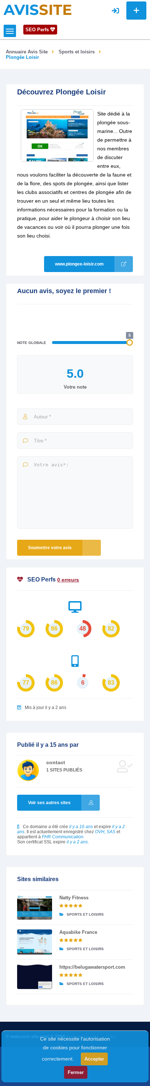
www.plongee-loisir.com (79, 264)
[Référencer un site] (136, 10)
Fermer (76, 1072)
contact (55, 762)
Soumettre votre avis (50, 547)
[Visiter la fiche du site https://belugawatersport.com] (34, 976)
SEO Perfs (37, 29)
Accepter (94, 1059)
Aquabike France (78, 932)
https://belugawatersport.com (92, 967)
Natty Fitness (73, 897)
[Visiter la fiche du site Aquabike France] (34, 941)
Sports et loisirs (77, 51)
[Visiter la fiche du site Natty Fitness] (34, 907)
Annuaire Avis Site (27, 51)
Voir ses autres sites (49, 802)
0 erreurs (68, 580)
